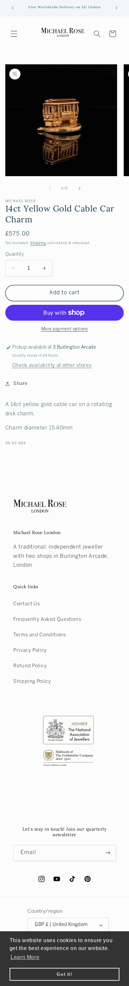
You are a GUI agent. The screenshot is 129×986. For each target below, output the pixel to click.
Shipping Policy (32, 681)
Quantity (14, 254)
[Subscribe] (107, 853)
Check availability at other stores (51, 365)
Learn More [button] (25, 957)
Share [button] (20, 383)
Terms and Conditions (39, 635)
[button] (14, 33)
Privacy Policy (30, 650)
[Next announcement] (116, 8)
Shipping (38, 243)
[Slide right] (79, 188)
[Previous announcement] (12, 8)
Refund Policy (30, 666)
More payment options (64, 329)
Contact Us (26, 604)
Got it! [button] (64, 974)
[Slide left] (49, 188)
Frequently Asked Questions (47, 619)
